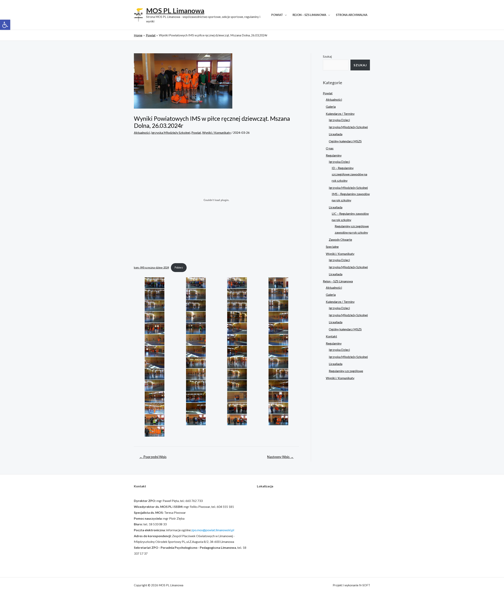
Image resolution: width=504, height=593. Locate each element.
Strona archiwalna (351, 15)
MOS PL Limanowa (175, 10)
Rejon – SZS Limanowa (309, 15)
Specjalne (332, 246)
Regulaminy (334, 155)
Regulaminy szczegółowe (346, 371)
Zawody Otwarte (340, 239)
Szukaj (327, 56)
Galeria (331, 106)
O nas (330, 148)
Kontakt (331, 336)
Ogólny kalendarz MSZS (345, 141)
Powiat (277, 15)
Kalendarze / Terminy (340, 113)
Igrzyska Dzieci (339, 120)
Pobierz (179, 267)
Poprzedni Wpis (153, 457)
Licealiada (335, 134)
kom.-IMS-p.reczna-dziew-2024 (151, 267)
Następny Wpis (280, 457)
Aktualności (142, 132)
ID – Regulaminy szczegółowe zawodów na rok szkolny (349, 174)
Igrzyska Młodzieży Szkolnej (170, 132)
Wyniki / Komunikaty (216, 132)
